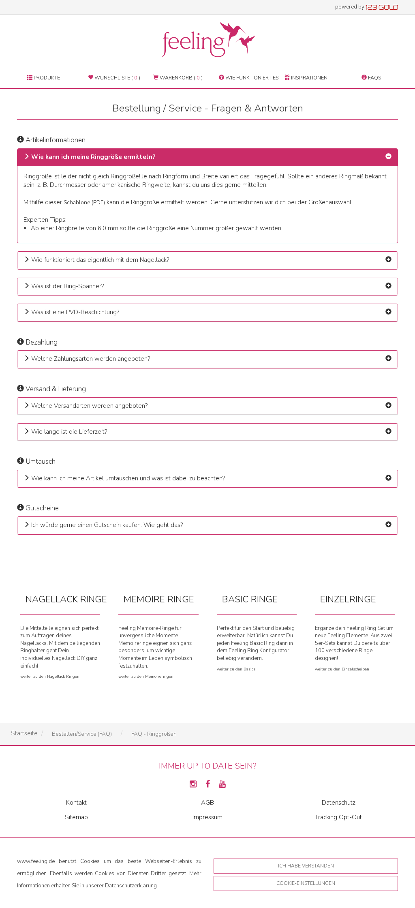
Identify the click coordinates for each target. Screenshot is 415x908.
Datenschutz (338, 803)
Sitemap (76, 817)
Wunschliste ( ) (116, 77)
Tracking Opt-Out (338, 817)
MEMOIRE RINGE (159, 599)
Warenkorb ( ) (180, 77)
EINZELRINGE (348, 599)
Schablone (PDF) (84, 202)
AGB (207, 803)
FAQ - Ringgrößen (154, 734)
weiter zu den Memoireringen (145, 676)
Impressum (207, 817)
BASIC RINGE (250, 599)
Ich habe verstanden (306, 866)
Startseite (24, 733)
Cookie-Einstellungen (305, 883)
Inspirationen (308, 77)
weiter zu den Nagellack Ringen (49, 676)
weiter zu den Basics (236, 669)
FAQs (374, 77)
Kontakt (76, 803)
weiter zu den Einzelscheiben (342, 669)
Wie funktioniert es (251, 77)
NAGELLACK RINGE (66, 599)
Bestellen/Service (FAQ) (82, 734)
